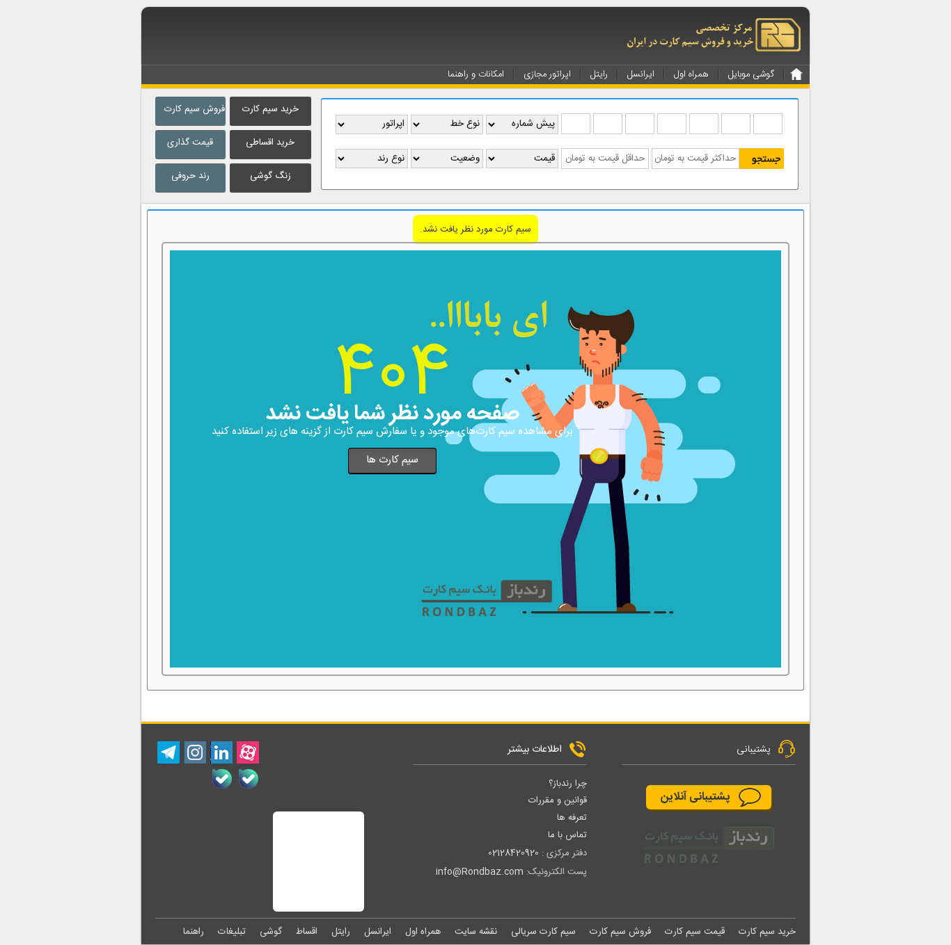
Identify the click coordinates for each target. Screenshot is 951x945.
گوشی (271, 931)
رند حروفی (190, 176)
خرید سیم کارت (270, 109)
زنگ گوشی (270, 176)
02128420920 (513, 853)
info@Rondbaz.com (480, 872)
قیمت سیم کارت (695, 931)
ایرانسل (377, 931)
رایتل (340, 931)
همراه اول (423, 931)
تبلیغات (232, 931)
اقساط (306, 931)
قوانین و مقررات (557, 800)
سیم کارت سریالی (543, 931)
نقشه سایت (476, 931)
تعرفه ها (572, 817)
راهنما (193, 931)
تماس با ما (567, 835)
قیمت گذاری (190, 142)
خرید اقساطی (270, 142)
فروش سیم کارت (194, 109)
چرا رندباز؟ (568, 783)
